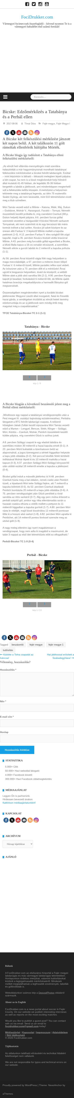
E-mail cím (7, 716)
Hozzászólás (8, 669)
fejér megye (36, 644)
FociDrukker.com (37, 17)
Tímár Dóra (30, 123)
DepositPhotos (46, 992)
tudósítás (8, 650)
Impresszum (43, 1032)
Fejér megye (49, 123)
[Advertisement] (37, 66)
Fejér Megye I (63, 123)
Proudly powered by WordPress (20, 1085)
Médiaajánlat (12, 1032)
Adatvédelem (60, 1032)
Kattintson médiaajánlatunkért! (19, 802)
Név (3, 701)
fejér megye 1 (56, 644)
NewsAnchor (55, 1085)
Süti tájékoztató (16, 1035)
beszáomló (18, 644)
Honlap (4, 732)
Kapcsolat (28, 1032)
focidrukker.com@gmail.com (22, 1026)
